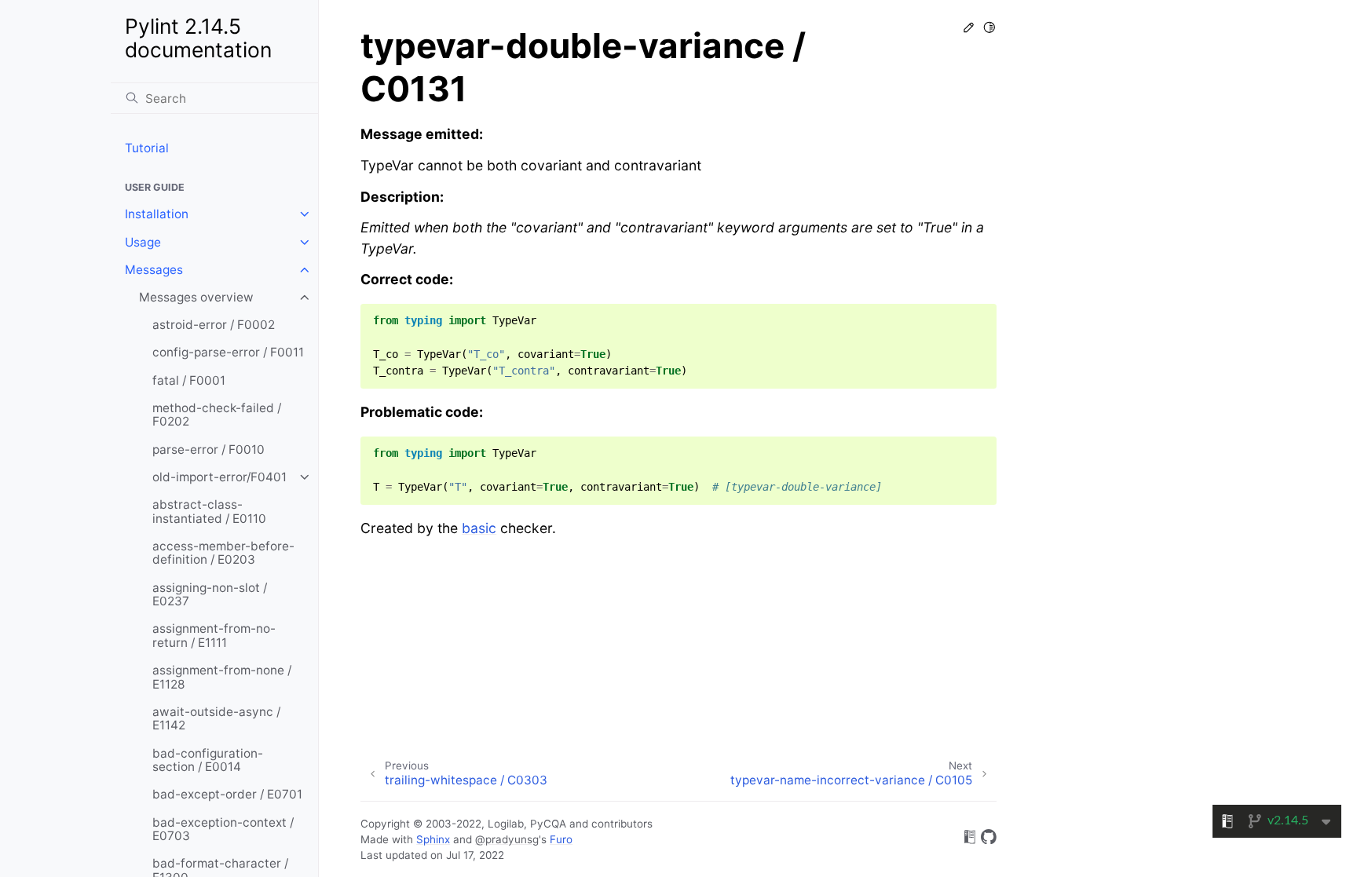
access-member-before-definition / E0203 (223, 553)
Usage (143, 242)
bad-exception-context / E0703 (223, 829)
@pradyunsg (507, 839)
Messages (154, 269)
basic (479, 528)
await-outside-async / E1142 (216, 718)
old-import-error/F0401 (219, 477)
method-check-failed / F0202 (216, 414)
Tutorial (147, 148)
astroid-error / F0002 (213, 324)
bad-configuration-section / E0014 (207, 760)
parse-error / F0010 (208, 449)
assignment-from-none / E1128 (221, 677)
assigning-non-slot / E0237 (209, 594)
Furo (561, 839)
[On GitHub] (989, 839)
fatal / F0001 (188, 380)
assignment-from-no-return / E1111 (214, 635)
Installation (156, 213)
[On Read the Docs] (970, 839)
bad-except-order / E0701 (227, 794)
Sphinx (433, 839)
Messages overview (196, 297)
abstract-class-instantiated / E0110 (209, 511)
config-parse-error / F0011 (228, 352)
